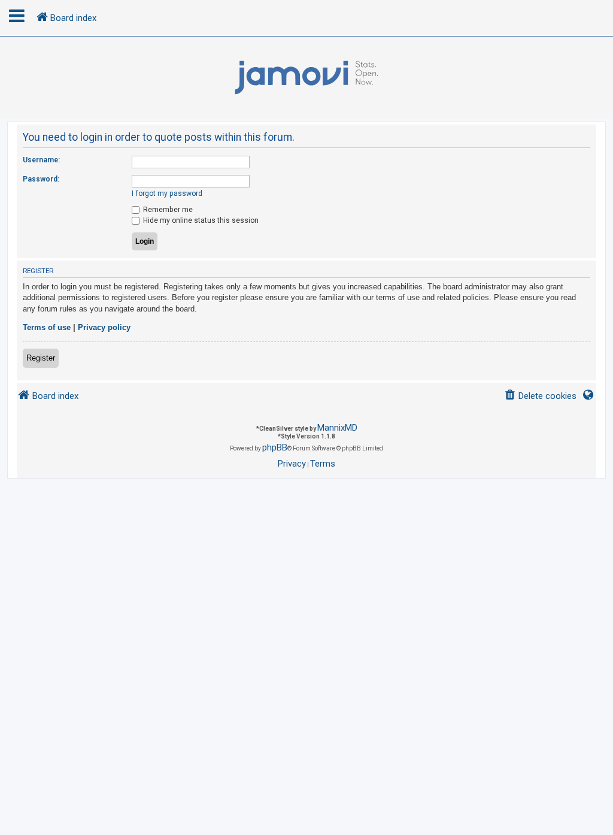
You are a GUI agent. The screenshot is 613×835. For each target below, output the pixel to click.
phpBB (274, 447)
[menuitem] (540, 396)
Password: (41, 179)
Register (40, 357)
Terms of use (47, 327)
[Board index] (306, 78)
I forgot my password (167, 193)
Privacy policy (104, 327)
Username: (41, 160)
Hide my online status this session (200, 220)
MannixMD (337, 427)
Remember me (167, 209)
